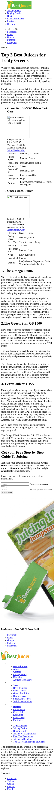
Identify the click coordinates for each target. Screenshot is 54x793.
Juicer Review (14, 150)
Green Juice (18, 717)
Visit (23, 150)
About (16, 669)
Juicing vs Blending (22, 739)
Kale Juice (18, 715)
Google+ (11, 37)
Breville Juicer (20, 688)
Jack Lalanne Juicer (22, 701)
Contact (17, 672)
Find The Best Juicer (23, 736)
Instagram (11, 42)
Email (10, 789)
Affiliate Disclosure (22, 680)
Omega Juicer (19, 690)
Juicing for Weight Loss (24, 733)
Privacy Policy (20, 674)
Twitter (10, 781)
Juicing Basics (14, 10)
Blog (9, 16)
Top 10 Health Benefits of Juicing (29, 741)
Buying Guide (14, 13)
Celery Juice (19, 712)
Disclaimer (18, 677)
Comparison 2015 (15, 18)
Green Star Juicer (21, 693)
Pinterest (11, 40)
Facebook (11, 31)
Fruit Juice (18, 720)
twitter (10, 34)
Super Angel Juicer (22, 698)
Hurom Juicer (19, 696)
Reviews (11, 21)
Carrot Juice (19, 709)
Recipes (11, 24)
